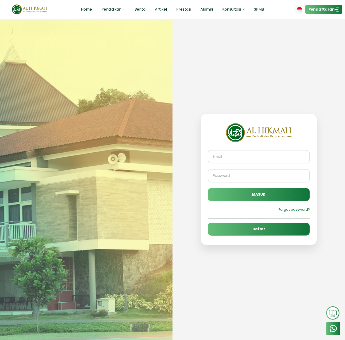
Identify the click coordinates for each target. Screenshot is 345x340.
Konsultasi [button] (232, 9)
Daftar (259, 228)
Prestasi (183, 9)
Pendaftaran (321, 9)
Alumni (206, 9)
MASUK (258, 194)
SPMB (259, 9)
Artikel (161, 9)
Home (86, 9)
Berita (140, 9)
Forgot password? (294, 209)
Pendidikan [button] (111, 9)
